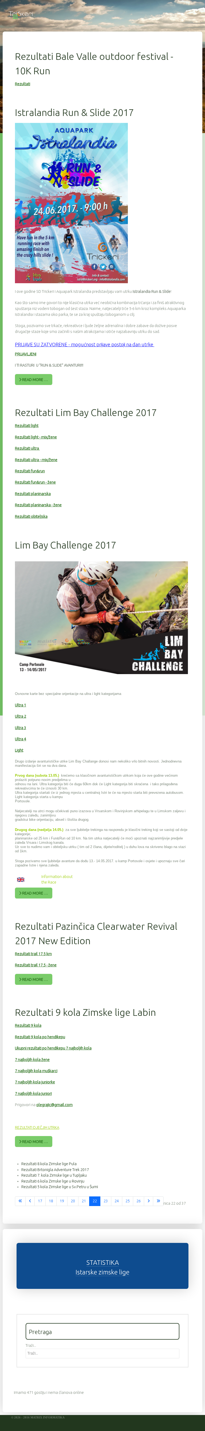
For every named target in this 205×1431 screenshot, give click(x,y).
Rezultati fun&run (30, 471)
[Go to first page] (20, 1201)
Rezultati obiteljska (31, 516)
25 (127, 1201)
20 (73, 1201)
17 (40, 1201)
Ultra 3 (20, 728)
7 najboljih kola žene (32, 1059)
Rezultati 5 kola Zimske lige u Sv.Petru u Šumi (59, 1187)
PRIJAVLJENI (25, 354)
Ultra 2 (20, 716)
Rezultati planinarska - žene (38, 505)
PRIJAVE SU (27, 344)
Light (19, 750)
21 (84, 1201)
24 (117, 1201)
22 (95, 1201)
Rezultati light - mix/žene (36, 437)
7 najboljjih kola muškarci (36, 1071)
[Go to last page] (158, 1201)
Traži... (31, 1345)
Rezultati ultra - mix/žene (36, 460)
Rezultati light (26, 425)
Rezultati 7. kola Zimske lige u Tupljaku (54, 1175)
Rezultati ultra (27, 448)
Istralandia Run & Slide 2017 (74, 112)
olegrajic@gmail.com (54, 1105)
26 (138, 1201)
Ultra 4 (20, 739)
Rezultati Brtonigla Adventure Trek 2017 (55, 1170)
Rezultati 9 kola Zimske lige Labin (85, 1012)
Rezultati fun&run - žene (35, 482)
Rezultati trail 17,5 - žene (36, 965)
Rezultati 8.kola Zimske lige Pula (49, 1164)
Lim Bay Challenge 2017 (65, 544)
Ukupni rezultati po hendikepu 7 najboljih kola (53, 1048)
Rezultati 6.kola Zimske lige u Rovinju (52, 1181)
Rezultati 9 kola (28, 1025)
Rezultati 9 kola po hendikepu (40, 1037)
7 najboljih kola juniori (33, 1093)
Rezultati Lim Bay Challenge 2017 (86, 412)
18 (51, 1201)
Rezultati (22, 84)
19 (62, 1201)
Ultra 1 (20, 705)
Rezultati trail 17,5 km (33, 954)
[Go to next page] (148, 1201)
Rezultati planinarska (33, 494)
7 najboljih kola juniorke (35, 1082)
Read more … (34, 380)
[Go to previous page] (30, 1201)
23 (106, 1201)
